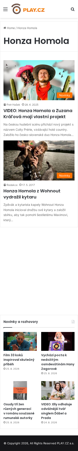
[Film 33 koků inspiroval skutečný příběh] (20, 341)
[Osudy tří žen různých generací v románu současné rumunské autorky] (20, 390)
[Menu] (5, 11)
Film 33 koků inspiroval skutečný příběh (18, 359)
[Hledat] (72, 11)
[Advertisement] (39, 269)
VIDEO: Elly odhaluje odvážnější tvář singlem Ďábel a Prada (56, 411)
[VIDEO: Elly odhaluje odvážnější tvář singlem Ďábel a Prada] (58, 390)
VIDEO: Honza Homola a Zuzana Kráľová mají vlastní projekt (37, 114)
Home (10, 28)
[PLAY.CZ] (28, 9)
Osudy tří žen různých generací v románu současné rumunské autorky (18, 411)
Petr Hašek (13, 104)
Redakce (12, 185)
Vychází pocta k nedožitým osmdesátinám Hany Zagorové (57, 362)
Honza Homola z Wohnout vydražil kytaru (31, 194)
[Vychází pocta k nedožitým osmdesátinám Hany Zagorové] (58, 341)
